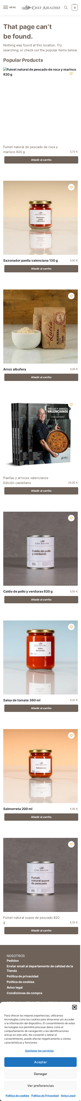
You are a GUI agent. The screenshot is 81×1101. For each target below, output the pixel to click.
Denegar (40, 1074)
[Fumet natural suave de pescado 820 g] (40, 875)
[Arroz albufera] (40, 327)
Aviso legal (15, 987)
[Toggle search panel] (66, 7)
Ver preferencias (40, 1086)
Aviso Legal (68, 1095)
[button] (74, 1007)
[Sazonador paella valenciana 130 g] (40, 218)
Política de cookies (17, 1095)
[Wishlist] (71, 73)
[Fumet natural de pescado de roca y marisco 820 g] (40, 104)
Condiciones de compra (24, 993)
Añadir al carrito (41, 159)
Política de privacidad (22, 976)
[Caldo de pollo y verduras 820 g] (40, 549)
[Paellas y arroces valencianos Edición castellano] (40, 435)
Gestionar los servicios (39, 1050)
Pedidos (13, 960)
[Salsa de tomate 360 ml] (40, 657)
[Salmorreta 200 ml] (40, 766)
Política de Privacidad (45, 1095)
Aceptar (40, 1062)
